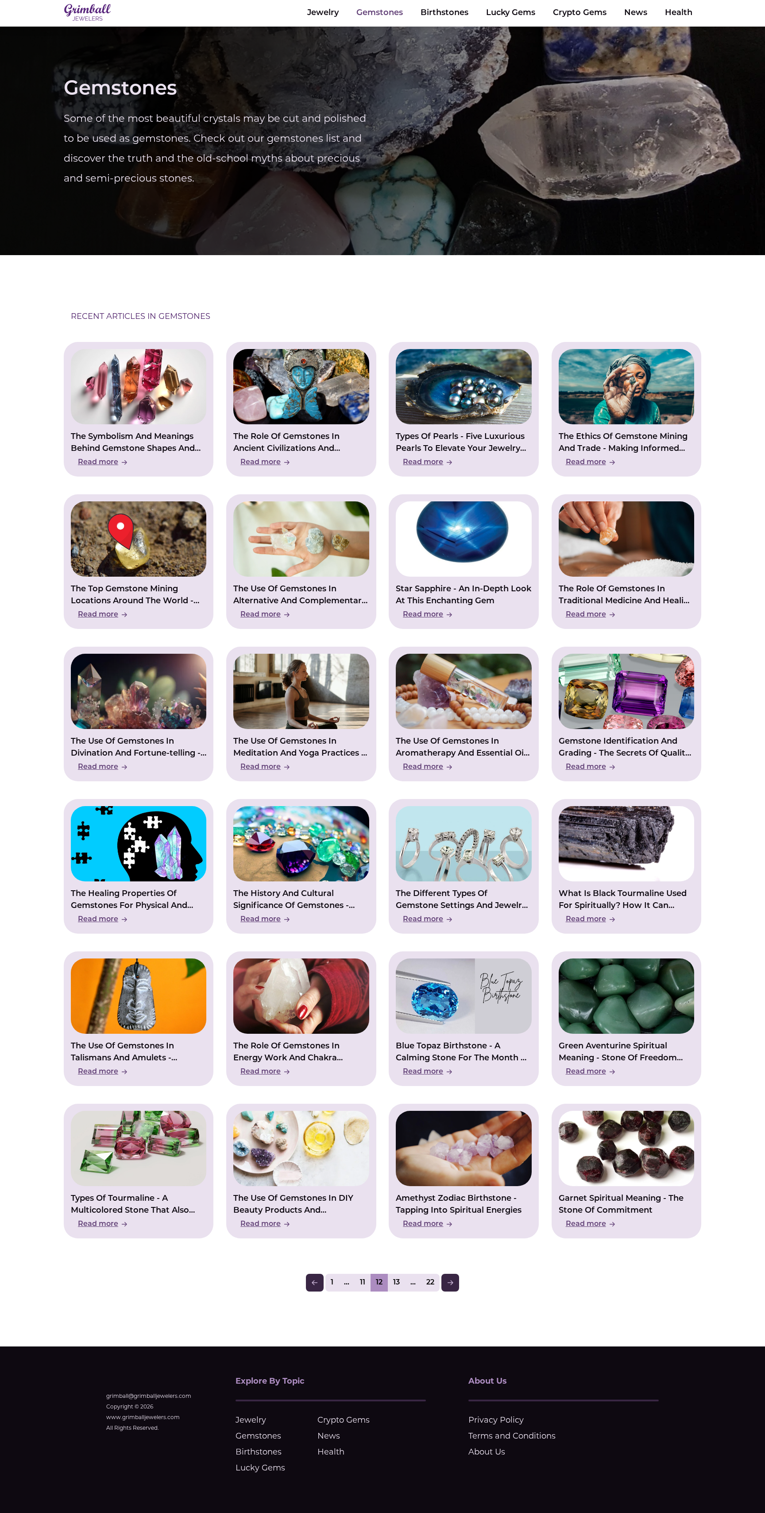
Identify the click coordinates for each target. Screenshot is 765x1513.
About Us (486, 1452)
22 (430, 1282)
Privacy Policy (496, 1420)
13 (396, 1282)
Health (678, 13)
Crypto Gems (580, 13)
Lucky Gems (510, 13)
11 (362, 1282)
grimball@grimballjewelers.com (148, 1396)
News (635, 13)
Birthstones (444, 13)
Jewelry (323, 13)
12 (379, 1282)
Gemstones (379, 13)
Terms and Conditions (512, 1436)
